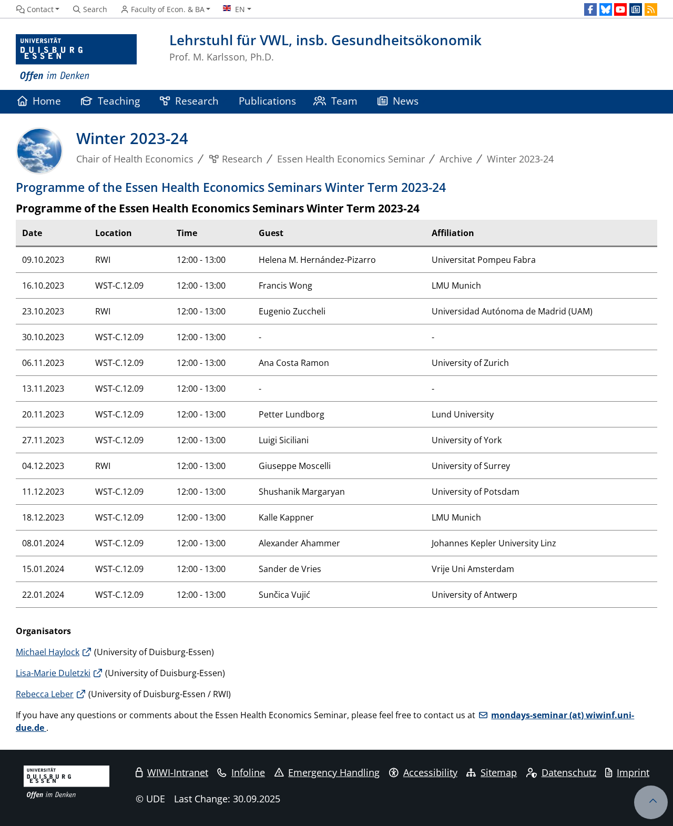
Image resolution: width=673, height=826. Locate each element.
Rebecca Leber (45, 694)
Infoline (248, 772)
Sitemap (499, 772)
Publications (267, 101)
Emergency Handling (334, 772)
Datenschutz (569, 772)
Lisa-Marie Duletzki (53, 673)
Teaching (119, 101)
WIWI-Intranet (177, 772)
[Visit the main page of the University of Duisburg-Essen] (76, 58)
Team (344, 101)
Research (197, 101)
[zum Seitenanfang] (651, 802)
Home (47, 101)
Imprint (633, 772)
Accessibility (430, 772)
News (406, 101)
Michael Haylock (47, 652)
